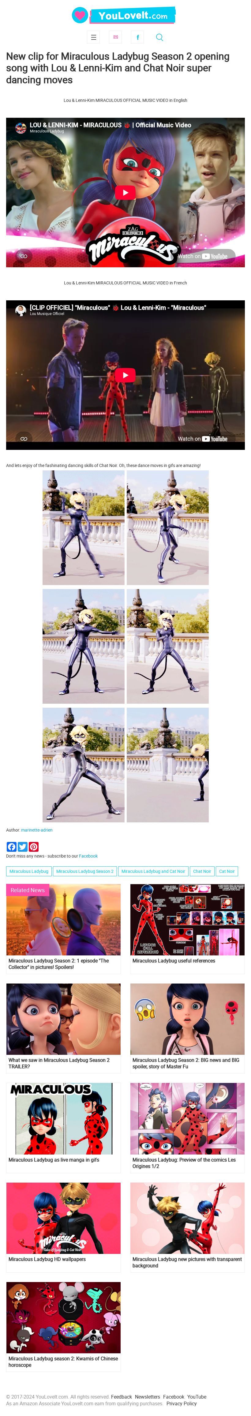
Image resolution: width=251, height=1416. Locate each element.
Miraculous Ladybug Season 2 (85, 871)
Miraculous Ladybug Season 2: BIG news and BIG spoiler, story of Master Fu (186, 1063)
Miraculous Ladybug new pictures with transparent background (187, 1262)
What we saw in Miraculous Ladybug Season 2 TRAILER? (59, 1063)
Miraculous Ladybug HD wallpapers (47, 1259)
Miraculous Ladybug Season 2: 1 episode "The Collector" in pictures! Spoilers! (59, 964)
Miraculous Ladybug (28, 871)
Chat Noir (202, 871)
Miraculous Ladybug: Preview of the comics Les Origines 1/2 (184, 1163)
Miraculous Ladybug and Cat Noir (153, 871)
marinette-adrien (37, 830)
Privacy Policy (182, 1403)
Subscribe (115, 37)
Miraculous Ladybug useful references (174, 961)
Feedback (121, 1396)
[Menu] (93, 37)
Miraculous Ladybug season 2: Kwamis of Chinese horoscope (63, 1361)
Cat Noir (227, 871)
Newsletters (147, 1396)
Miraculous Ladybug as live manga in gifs (54, 1160)
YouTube (196, 1396)
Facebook (137, 37)
